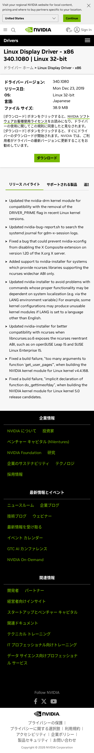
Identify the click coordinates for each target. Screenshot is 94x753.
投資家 (48, 430)
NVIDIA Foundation (24, 452)
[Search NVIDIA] (14, 28)
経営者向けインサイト (26, 601)
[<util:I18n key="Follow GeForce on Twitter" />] (44, 701)
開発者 (13, 590)
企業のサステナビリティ (28, 463)
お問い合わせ (64, 740)
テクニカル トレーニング (29, 634)
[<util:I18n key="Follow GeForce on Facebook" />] (35, 701)
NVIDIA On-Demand (25, 559)
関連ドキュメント (22, 623)
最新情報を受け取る (24, 527)
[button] (68, 31)
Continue (72, 18)
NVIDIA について (21, 430)
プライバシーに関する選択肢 (35, 728)
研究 (51, 452)
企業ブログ (49, 505)
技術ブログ (17, 516)
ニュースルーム (20, 505)
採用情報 (15, 474)
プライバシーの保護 (45, 722)
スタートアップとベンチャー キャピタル (42, 612)
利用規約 (72, 728)
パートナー (34, 590)
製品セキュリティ (33, 740)
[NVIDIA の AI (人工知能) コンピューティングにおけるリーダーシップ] (38, 29)
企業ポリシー (62, 734)
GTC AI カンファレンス (27, 548)
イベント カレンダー (25, 537)
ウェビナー (42, 516)
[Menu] (87, 40)
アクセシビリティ (31, 734)
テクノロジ (64, 463)
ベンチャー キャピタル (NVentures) (38, 441)
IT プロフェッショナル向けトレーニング (42, 644)
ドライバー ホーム (19, 67)
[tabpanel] (47, 299)
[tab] (24, 184)
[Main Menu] (5, 30)
